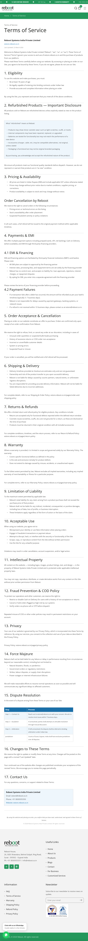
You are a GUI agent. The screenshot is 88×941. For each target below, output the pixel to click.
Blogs (49, 862)
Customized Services (56, 875)
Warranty (10, 900)
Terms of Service (19, 15)
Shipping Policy (12, 905)
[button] (75, 8)
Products (51, 858)
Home (6, 15)
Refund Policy (12, 909)
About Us (51, 853)
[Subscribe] (81, 900)
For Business (53, 871)
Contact (50, 867)
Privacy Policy (12, 914)
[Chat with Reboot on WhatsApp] (6, 935)
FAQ (8, 891)
